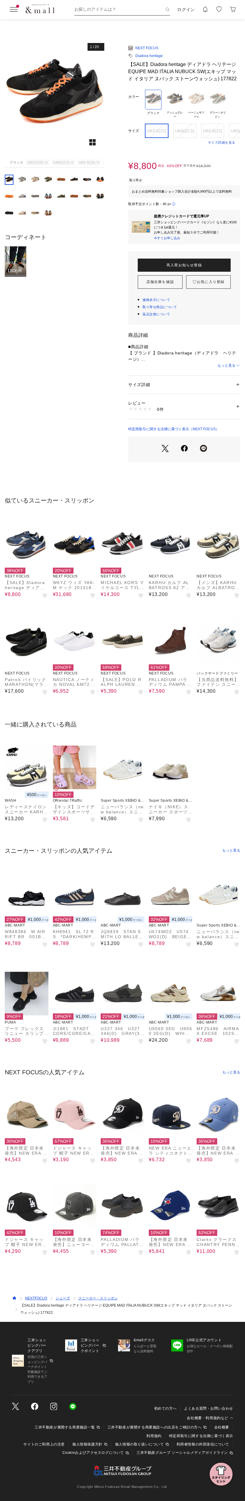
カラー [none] (133, 97)
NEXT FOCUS (146, 48)
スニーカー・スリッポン (98, 1298)
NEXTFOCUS (36, 1298)
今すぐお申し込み (167, 238)
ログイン (186, 9)
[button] (54, 98)
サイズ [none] (133, 131)
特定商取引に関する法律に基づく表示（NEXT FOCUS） (173, 429)
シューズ (63, 1298)
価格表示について (156, 300)
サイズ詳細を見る (221, 142)
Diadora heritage (149, 56)
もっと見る (226, 365)
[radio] (153, 104)
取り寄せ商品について (160, 307)
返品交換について (156, 314)
